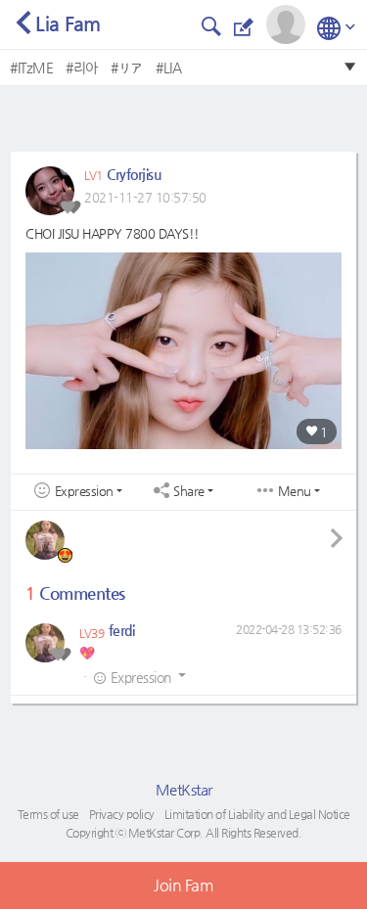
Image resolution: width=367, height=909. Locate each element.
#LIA (168, 67)
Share (189, 491)
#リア (127, 67)
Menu (294, 491)
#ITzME (31, 67)
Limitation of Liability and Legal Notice (257, 814)
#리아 (82, 67)
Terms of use (48, 814)
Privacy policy (122, 814)
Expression (84, 491)
